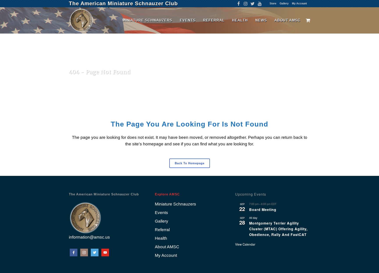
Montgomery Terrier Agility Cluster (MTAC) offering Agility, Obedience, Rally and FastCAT (278, 229)
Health (161, 238)
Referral (162, 229)
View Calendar (245, 244)
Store (273, 3)
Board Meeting (262, 209)
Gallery (284, 3)
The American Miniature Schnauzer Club (123, 3)
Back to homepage (189, 163)
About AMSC (167, 246)
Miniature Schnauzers (175, 204)
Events (161, 212)
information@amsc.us (89, 237)
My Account (299, 3)
